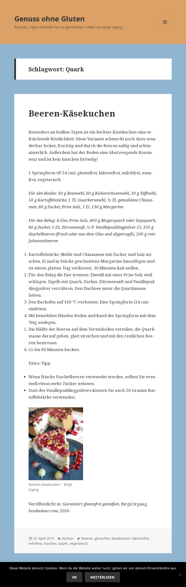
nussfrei (50, 543)
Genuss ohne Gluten (49, 18)
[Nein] (180, 574)
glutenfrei (101, 538)
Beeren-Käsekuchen (72, 113)
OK (74, 577)
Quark (63, 543)
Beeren (87, 538)
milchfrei (35, 543)
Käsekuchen (120, 538)
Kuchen (67, 538)
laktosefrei (140, 538)
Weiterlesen (102, 577)
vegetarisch (79, 543)
